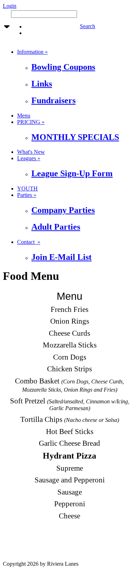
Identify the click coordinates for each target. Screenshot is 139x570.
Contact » (28, 242)
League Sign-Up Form (72, 173)
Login (9, 6)
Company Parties (63, 210)
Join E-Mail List (61, 257)
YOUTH (27, 188)
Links (41, 83)
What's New (31, 152)
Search (87, 26)
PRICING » (31, 122)
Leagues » (28, 158)
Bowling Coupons (63, 67)
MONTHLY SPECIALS (75, 137)
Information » (32, 52)
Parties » (26, 195)
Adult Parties (55, 226)
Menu (23, 116)
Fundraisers (53, 100)
